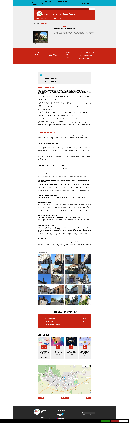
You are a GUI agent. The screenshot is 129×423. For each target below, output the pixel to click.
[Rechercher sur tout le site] (91, 13)
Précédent (41, 397)
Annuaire (38, 23)
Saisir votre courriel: (86, 410)
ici (46, 238)
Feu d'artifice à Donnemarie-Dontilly (71, 352)
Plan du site (73, 412)
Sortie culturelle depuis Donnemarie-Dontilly (84, 352)
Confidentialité (73, 410)
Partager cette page (94, 23)
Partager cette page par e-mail (92, 23)
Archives (84, 414)
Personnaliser (123, 420)
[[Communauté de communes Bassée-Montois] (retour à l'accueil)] (37, 414)
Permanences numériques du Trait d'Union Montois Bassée (44, 353)
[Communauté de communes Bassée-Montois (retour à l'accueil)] (56, 14)
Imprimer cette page (88, 23)
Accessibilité (73, 411)
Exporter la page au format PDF (90, 23)
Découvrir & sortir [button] (61, 18)
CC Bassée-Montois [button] (39, 18)
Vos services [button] (54, 18)
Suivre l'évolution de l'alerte (86, 3)
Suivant (88, 397)
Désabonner (89, 414)
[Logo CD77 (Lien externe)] (61, 415)
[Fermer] (99, 3)
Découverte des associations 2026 (57, 352)
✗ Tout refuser (114, 420)
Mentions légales (73, 409)
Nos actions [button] (47, 18)
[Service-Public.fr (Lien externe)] (61, 419)
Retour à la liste (65, 397)
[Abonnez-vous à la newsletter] (94, 413)
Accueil (35, 23)
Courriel (67, 57)
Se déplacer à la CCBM (61, 410)
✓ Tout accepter (105, 420)
